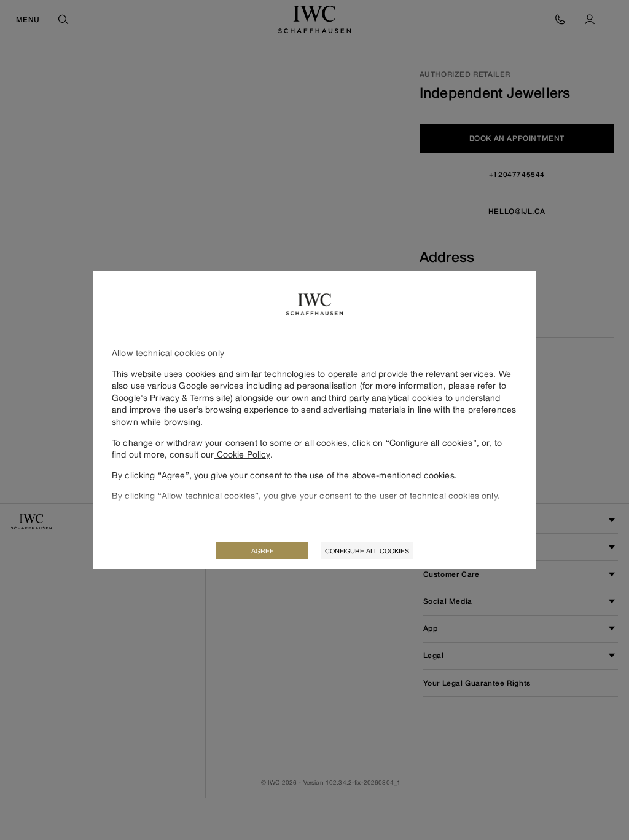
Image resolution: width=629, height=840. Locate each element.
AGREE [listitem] (262, 551)
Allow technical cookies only (168, 352)
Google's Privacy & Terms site (171, 397)
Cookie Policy (242, 454)
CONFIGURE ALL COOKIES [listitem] (367, 551)
